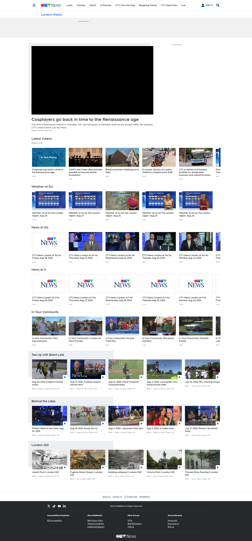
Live (183, 5)
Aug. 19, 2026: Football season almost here (85, 383)
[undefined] (49, 162)
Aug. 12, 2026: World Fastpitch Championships (123, 383)
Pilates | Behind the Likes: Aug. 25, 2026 (48, 429)
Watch (92, 5)
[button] (215, 163)
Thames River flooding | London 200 (201, 473)
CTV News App (130, 496)
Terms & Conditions (95, 524)
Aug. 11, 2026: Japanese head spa (125, 428)
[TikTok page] (54, 506)
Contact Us (117, 496)
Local (69, 5)
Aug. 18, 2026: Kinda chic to (83, 428)
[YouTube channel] (59, 506)
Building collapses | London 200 (124, 472)
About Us (106, 496)
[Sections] (34, 5)
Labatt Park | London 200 (45, 472)
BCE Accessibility (54, 520)
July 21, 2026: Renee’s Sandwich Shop (201, 429)
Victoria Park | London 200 (161, 472)
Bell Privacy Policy (95, 520)
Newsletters (144, 496)
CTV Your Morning (125, 5)
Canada (81, 5)
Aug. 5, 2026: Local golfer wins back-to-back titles (162, 383)
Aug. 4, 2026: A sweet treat (160, 428)
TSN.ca (131, 527)
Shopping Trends (148, 5)
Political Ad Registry (95, 527)
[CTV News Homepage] (51, 5)
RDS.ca (171, 527)
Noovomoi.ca (173, 524)
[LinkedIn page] (64, 506)
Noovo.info (172, 520)
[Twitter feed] (48, 506)
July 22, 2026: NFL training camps (202, 382)
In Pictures (105, 5)
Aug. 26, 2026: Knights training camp (47, 383)
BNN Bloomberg (134, 524)
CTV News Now (169, 5)
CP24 (130, 520)
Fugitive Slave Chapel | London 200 (86, 473)
